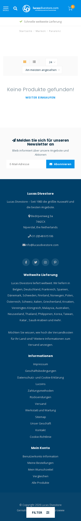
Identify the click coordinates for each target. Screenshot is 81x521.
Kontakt (40, 430)
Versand (40, 404)
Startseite (25, 31)
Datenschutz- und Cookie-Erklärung (40, 377)
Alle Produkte (40, 483)
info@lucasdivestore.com (42, 245)
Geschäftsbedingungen (40, 371)
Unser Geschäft (40, 423)
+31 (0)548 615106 (42, 236)
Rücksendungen (40, 397)
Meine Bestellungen (40, 463)
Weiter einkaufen (40, 97)
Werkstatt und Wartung (40, 410)
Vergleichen (40, 476)
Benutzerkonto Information (40, 456)
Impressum (40, 364)
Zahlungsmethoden (41, 391)
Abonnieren (62, 164)
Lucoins (41, 384)
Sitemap (40, 417)
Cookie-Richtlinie (40, 437)
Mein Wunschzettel (40, 469)
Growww (59, 510)
